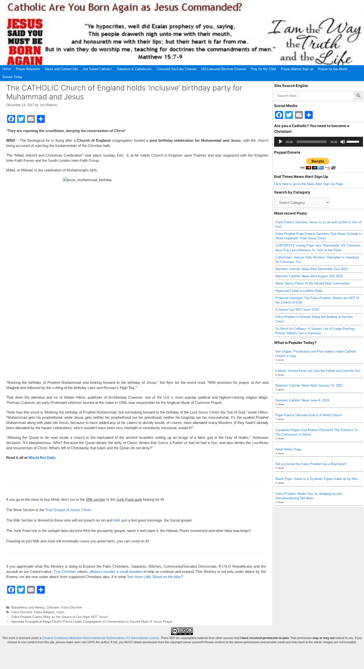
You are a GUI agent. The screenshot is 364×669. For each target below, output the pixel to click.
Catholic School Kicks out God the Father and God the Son (317, 371)
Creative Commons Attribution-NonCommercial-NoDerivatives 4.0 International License (100, 638)
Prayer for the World (332, 69)
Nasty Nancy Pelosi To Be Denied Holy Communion (312, 283)
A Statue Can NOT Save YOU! (297, 309)
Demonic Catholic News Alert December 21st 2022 (311, 269)
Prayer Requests (28, 69)
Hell (116, 520)
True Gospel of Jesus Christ (68, 510)
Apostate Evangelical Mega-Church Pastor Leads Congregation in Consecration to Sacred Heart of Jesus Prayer (91, 621)
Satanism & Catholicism (134, 69)
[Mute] (342, 141)
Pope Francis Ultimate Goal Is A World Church (308, 415)
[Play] (280, 141)
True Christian (64, 571)
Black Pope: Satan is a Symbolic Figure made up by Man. (317, 479)
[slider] (354, 141)
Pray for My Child (263, 69)
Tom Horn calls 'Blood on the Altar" (154, 577)
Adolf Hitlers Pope (288, 449)
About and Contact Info (61, 69)
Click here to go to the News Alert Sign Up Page (308, 184)
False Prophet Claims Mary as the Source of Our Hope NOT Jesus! (59, 617)
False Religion (44, 612)
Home (6, 69)
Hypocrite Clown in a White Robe (298, 291)
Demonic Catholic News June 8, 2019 (302, 400)
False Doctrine (71, 607)
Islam (60, 612)
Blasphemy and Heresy (28, 607)
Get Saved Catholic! (97, 69)
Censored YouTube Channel (176, 69)
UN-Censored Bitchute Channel (223, 69)
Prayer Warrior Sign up (297, 69)
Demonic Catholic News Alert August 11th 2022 (309, 276)
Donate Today (12, 77)
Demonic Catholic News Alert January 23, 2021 (309, 385)
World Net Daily (41, 457)
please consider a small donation (116, 571)
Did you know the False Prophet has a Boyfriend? (310, 464)
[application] (318, 142)
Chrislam (53, 607)
